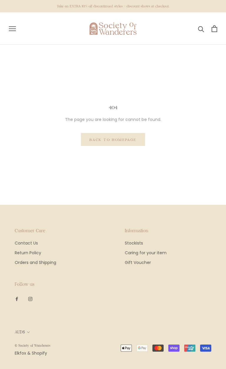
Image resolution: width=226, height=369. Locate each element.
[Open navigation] (12, 28)
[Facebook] (17, 298)
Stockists (134, 243)
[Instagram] (30, 298)
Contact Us (26, 243)
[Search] (201, 29)
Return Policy (28, 253)
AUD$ (20, 332)
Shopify (39, 353)
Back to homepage (112, 139)
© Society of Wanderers (32, 345)
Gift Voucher (138, 262)
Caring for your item (146, 253)
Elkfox (20, 353)
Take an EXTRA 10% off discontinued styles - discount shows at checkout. (113, 6)
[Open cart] (214, 28)
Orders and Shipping (35, 262)
